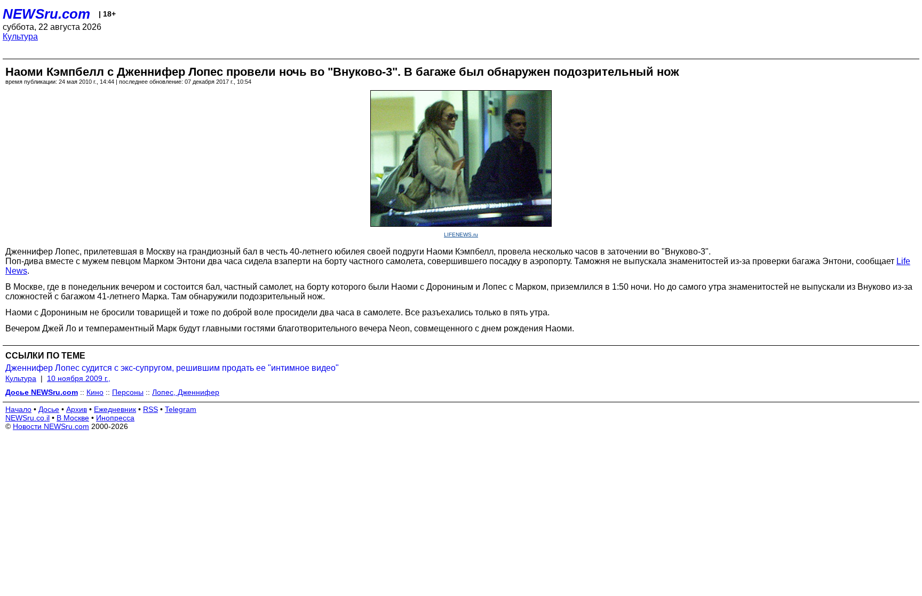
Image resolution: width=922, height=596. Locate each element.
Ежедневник (115, 409)
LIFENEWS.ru (461, 234)
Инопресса (115, 418)
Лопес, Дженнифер (185, 392)
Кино (95, 392)
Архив (76, 409)
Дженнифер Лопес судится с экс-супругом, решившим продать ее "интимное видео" (172, 367)
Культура (20, 36)
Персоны (128, 392)
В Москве (73, 418)
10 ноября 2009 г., (78, 378)
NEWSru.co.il (27, 418)
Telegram (180, 409)
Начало (18, 409)
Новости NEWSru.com (51, 426)
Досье (48, 409)
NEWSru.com (46, 14)
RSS (150, 409)
